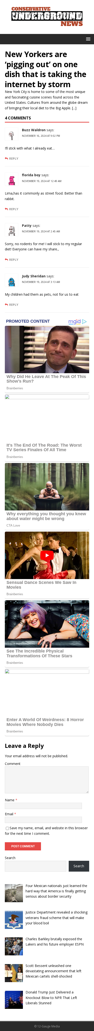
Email (9, 814)
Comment (12, 763)
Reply (13, 158)
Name (10, 800)
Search (10, 857)
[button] (87, 39)
